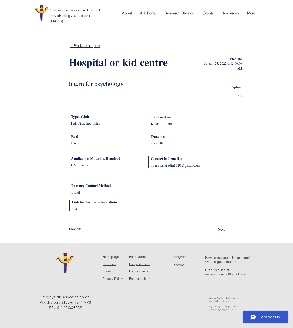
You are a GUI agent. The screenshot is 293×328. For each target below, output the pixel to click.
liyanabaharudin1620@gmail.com (175, 165)
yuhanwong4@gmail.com (221, 309)
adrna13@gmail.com (218, 301)
